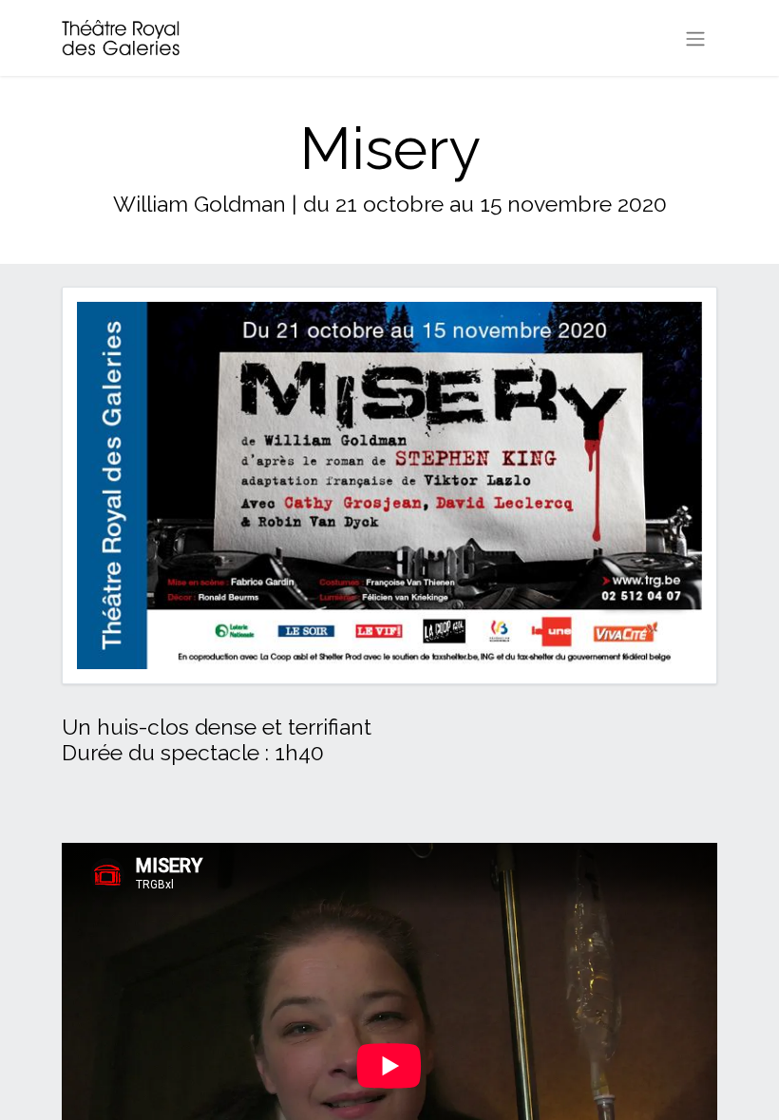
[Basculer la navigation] (695, 38)
